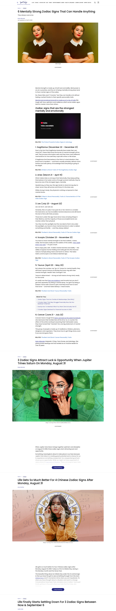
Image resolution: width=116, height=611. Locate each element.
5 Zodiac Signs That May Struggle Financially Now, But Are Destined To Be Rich (56, 303)
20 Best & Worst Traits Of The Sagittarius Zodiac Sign (59, 170)
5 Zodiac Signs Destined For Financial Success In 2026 (55, 309)
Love (33, 2)
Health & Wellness (69, 2)
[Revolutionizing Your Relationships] (24, 2)
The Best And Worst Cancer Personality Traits (56, 337)
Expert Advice (87, 2)
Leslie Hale (20, 609)
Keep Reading (58, 467)
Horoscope (42, 2)
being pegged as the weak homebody (67, 318)
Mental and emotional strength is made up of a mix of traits (55, 100)
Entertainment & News (58, 2)
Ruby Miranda (21, 18)
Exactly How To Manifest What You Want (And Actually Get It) (57, 306)
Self (47, 2)
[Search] (94, 2)
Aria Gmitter (21, 487)
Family (50, 2)
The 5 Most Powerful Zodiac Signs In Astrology (56, 142)
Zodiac (37, 2)
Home (19, 8)
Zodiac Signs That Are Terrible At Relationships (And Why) (56, 299)
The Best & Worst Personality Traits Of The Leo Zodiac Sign (60, 232)
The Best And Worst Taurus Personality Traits (56, 291)
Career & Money (79, 2)
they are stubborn (54, 280)
